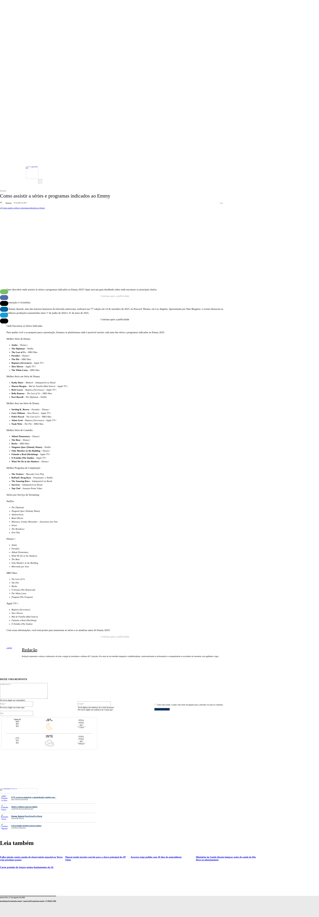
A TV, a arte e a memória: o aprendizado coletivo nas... (33, 797)
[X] (40, 176)
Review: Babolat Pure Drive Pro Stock (26, 816)
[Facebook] (40, 166)
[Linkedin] (4, 309)
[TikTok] (40, 171)
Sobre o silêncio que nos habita (24, 807)
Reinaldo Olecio (17, 818)
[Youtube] (40, 161)
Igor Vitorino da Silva (19, 799)
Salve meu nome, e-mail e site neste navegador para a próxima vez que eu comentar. (190, 705)
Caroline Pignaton (18, 828)
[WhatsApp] (4, 291)
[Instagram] (40, 156)
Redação (9, 203)
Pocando (3, 191)
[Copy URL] (4, 320)
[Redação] (2, 203)
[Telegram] (4, 315)
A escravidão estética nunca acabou (26, 826)
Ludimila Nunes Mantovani (22, 809)
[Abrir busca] (40, 181)
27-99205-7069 (50, 901)
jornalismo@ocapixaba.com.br (11, 901)
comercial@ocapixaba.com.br (33, 901)
